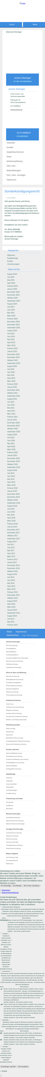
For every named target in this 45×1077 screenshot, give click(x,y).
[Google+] (22, 13)
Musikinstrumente (11, 839)
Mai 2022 (10, 375)
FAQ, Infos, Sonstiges (16, 175)
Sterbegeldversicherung (13, 769)
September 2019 (13, 467)
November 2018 (13, 497)
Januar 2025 (12, 289)
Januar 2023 (12, 351)
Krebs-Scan (10, 704)
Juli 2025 (10, 277)
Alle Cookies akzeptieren (31, 885)
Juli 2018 (10, 509)
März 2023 (11, 345)
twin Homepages (30, 635)
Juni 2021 (11, 405)
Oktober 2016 (12, 571)
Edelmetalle (10, 787)
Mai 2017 (10, 550)
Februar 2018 (12, 524)
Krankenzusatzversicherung (15, 707)
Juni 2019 (11, 476)
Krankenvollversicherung (14, 713)
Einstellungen (17, 885)
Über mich (11, 166)
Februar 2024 (12, 319)
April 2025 (11, 283)
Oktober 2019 (12, 464)
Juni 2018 (11, 512)
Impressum (11, 180)
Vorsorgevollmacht (12, 860)
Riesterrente (10, 732)
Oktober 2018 (12, 500)
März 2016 (11, 589)
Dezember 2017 (13, 530)
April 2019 (11, 482)
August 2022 (12, 366)
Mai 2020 (10, 443)
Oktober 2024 (12, 298)
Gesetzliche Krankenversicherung (16, 716)
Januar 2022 (12, 387)
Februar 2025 (12, 286)
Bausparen (9, 808)
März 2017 (11, 556)
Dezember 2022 (13, 354)
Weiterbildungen (14, 170)
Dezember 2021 (13, 390)
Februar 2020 (12, 452)
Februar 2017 (12, 559)
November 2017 (13, 533)
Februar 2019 (12, 488)
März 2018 (11, 521)
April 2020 (11, 446)
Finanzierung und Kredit (14, 798)
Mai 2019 (10, 479)
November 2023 (13, 325)
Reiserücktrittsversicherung (14, 821)
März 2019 (11, 485)
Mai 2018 (10, 515)
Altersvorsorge (10, 728)
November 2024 (13, 295)
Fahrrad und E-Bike (12, 842)
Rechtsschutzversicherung (14, 661)
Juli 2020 (10, 438)
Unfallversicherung (12, 664)
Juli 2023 (10, 333)
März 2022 (11, 381)
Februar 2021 (12, 417)
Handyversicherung (12, 836)
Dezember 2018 (13, 494)
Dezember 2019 (13, 458)
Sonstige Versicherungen (14, 829)
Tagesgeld (9, 781)
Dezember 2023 (13, 322)
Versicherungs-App (12, 857)
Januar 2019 (12, 491)
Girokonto (9, 778)
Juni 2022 (11, 372)
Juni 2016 (11, 580)
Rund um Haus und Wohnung (16, 672)
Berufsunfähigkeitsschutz (14, 753)
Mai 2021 (10, 408)
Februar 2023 (12, 348)
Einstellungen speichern (8, 1066)
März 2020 (11, 449)
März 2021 (11, 414)
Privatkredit (9, 802)
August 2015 (12, 601)
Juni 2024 (11, 310)
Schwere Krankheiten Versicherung (17, 759)
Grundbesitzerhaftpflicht (13, 682)
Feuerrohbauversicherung (14, 695)
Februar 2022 (12, 384)
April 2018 (11, 518)
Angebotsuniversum (15, 152)
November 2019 (13, 461)
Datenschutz (13, 635)
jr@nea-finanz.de (16, 110)
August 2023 (12, 331)
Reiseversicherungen (13, 814)
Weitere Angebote (12, 853)
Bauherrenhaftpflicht (12, 689)
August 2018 (12, 506)
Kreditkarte (9, 805)
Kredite (10, 261)
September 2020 (13, 432)
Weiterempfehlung (14, 161)
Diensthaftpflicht (11, 652)
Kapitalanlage (12, 258)
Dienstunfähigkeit (11, 766)
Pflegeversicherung (12, 710)
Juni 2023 (11, 336)
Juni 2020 (11, 440)
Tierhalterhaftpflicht (12, 655)
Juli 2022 (10, 369)
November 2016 (13, 568)
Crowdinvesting (11, 793)
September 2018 (13, 503)
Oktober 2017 (12, 536)
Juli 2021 (10, 402)
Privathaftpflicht (11, 648)
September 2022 (13, 363)
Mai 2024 (10, 313)
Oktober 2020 (12, 429)
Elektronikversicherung (13, 848)
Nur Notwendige (6, 885)
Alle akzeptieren (23, 1066)
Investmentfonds (11, 784)
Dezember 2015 (13, 595)
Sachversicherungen (13, 642)
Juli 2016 (10, 577)
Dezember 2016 (13, 565)
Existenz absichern (12, 749)
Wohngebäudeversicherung (14, 679)
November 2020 (13, 426)
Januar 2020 (12, 455)
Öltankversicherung (12, 692)
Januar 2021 (12, 420)
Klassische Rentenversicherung (16, 744)
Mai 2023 (10, 339)
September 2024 (13, 301)
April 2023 (11, 342)
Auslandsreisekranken (13, 817)
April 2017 (11, 553)
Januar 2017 (12, 562)
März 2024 (11, 316)
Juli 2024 (10, 307)
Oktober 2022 (12, 360)
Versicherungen (13, 264)
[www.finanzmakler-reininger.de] (22, 3)
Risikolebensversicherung (14, 756)
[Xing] (22, 20)
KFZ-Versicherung (11, 645)
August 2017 (12, 542)
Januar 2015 (12, 610)
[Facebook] (22, 10)
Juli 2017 (10, 544)
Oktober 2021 (12, 393)
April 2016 (11, 586)
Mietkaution (9, 863)
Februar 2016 (12, 592)
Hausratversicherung (12, 676)
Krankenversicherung (13, 700)
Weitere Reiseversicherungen (15, 824)
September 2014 (13, 613)
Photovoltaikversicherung (14, 685)
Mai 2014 (10, 622)
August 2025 (12, 274)
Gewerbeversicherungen (13, 667)
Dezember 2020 (13, 423)
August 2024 (12, 304)
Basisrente (9, 735)
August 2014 (12, 616)
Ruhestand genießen (13, 725)
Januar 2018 (12, 527)
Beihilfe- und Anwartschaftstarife (16, 719)
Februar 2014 (12, 625)
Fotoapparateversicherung (14, 845)
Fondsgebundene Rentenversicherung (18, 741)
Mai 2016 (10, 583)
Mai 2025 (10, 280)
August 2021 (12, 399)
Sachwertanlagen (11, 790)
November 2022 (13, 357)
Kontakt (10, 147)
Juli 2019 (10, 473)
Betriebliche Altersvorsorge (14, 738)
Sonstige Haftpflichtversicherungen (17, 658)
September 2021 (13, 396)
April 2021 (11, 411)
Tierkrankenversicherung (14, 833)
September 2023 (13, 328)
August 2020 (12, 435)
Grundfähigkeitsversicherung (15, 762)
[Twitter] (22, 17)
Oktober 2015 (12, 598)
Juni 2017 (11, 547)
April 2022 (11, 378)
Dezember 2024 (13, 292)
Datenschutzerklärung (10, 893)
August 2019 (12, 470)
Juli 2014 (10, 619)
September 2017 (13, 539)
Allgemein (11, 255)
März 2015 (11, 607)
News (9, 157)
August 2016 (12, 574)
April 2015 (11, 604)
